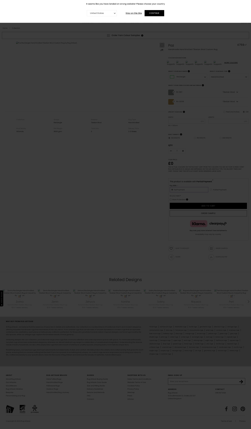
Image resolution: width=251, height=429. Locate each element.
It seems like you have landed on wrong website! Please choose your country (125, 4)
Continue (154, 13)
